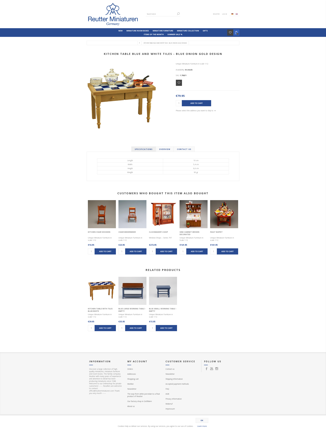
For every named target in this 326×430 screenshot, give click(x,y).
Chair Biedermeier (127, 232)
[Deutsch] (232, 14)
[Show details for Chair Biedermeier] (132, 214)
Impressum (170, 409)
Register (216, 14)
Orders (130, 369)
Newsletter (131, 389)
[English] (237, 14)
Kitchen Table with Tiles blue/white (100, 309)
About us (131, 406)
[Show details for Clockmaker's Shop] (163, 214)
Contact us (170, 369)
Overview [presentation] (164, 149)
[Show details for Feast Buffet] (224, 214)
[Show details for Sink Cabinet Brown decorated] (194, 214)
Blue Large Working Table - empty (132, 309)
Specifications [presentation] (144, 149)
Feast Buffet (216, 232)
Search (178, 14)
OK (202, 420)
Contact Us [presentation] (184, 149)
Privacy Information (174, 399)
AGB (167, 394)
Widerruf (169, 404)
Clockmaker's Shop (158, 232)
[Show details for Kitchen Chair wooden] (102, 214)
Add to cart (196, 103)
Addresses (131, 374)
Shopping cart (133, 379)
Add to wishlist (179, 83)
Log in (224, 14)
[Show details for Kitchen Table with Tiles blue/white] (102, 291)
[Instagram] (216, 369)
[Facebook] (206, 369)
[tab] (143, 149)
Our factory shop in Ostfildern (139, 401)
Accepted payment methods (177, 384)
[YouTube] (211, 369)
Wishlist (130, 384)
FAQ (167, 389)
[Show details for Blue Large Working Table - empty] (132, 291)
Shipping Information (174, 379)
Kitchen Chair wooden (99, 232)
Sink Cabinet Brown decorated (189, 233)
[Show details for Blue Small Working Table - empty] (163, 291)
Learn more (202, 426)
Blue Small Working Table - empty (163, 309)
